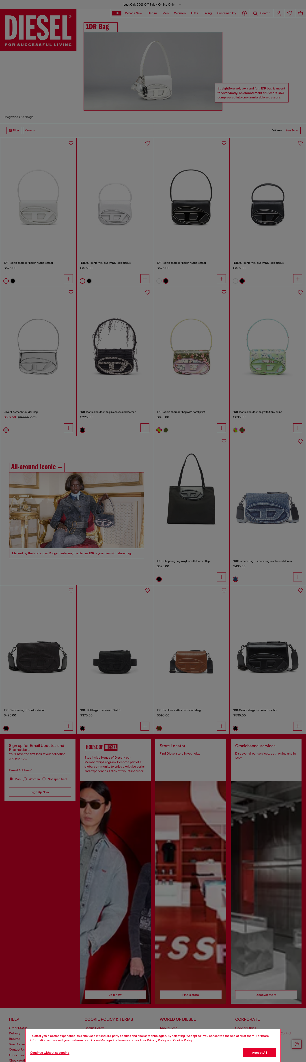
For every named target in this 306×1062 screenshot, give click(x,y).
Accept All (259, 1052)
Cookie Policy (182, 1040)
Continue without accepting (49, 1052)
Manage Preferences (115, 1040)
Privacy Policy (156, 1040)
